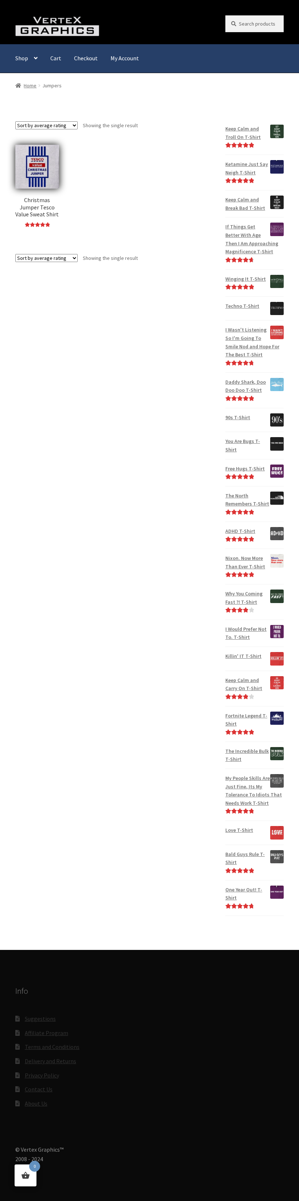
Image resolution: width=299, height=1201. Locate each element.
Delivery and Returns (50, 1061)
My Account (124, 58)
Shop (21, 58)
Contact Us (39, 1089)
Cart (55, 58)
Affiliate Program (46, 1033)
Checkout (86, 58)
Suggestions (40, 1018)
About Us (36, 1103)
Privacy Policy (42, 1075)
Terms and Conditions (52, 1046)
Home (30, 85)
